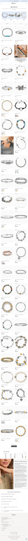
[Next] (27, 16)
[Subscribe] (13, 522)
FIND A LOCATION (6, 511)
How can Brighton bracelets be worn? (6, 501)
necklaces (16, 486)
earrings (20, 486)
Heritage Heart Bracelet (18, 475)
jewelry (18, 487)
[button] (23, 451)
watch (23, 483)
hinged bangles (20, 470)
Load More (14, 446)
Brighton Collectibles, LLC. (13, 537)
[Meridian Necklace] (19, 455)
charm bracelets (18, 469)
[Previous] (1, 16)
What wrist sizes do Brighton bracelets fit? (7, 496)
